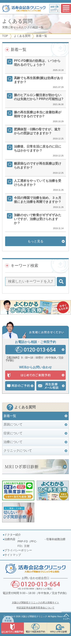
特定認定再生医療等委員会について (35, 607)
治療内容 (9, 539)
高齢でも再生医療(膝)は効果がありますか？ (38, 80)
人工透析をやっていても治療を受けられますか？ (37, 182)
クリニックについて (18, 450)
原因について (13, 424)
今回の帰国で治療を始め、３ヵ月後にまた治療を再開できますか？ (37, 199)
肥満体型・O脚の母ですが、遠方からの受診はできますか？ (37, 131)
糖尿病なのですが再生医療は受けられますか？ (37, 165)
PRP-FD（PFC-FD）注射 (27, 543)
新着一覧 (10, 416)
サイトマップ (12, 554)
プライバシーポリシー (18, 550)
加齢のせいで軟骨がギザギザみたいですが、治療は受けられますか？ (37, 219)
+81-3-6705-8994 (26, 588)
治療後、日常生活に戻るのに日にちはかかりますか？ (37, 148)
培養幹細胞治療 (55, 539)
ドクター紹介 (12, 534)
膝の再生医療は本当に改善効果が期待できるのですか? (37, 114)
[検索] (61, 281)
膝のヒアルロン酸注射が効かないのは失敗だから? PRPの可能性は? (38, 97)
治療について (13, 442)
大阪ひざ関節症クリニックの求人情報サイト (35, 602)
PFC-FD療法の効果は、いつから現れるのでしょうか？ (37, 62)
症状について (13, 433)
